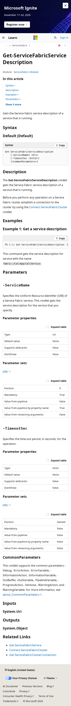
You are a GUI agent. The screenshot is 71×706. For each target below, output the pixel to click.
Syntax (9, 85)
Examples (11, 94)
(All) (5, 371)
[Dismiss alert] (65, 5)
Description (12, 90)
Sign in (64, 37)
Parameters (12, 99)
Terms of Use (45, 696)
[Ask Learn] (59, 45)
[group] (35, 245)
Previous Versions (32, 686)
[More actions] (65, 45)
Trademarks (9, 701)
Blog (49, 686)
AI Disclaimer (10, 686)
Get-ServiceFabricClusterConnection (32, 655)
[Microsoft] (35, 37)
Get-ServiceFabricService (25, 645)
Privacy (23, 691)
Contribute (9, 691)
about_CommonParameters (21, 594)
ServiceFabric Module (26, 72)
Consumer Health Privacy (17, 696)
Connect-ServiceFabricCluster (48, 207)
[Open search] (55, 38)
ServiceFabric (19, 45)
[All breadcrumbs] (6, 45)
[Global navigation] (3, 38)
